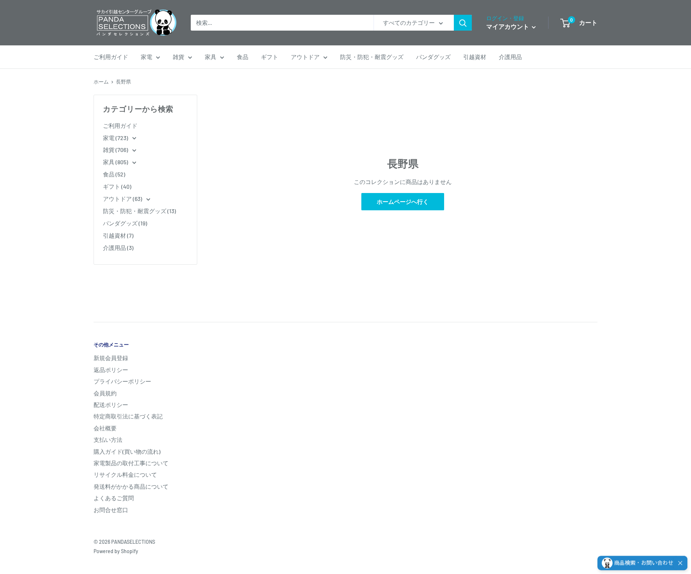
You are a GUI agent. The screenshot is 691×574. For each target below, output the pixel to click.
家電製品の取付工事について (131, 462)
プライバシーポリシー (122, 381)
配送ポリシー (111, 404)
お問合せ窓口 (111, 509)
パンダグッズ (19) (125, 223)
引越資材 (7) (118, 235)
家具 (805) (116, 161)
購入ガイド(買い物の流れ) (127, 451)
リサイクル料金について (125, 474)
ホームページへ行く (403, 201)
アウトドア (305, 56)
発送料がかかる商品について (131, 486)
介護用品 (510, 56)
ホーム (101, 82)
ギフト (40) (117, 186)
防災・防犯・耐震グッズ (371, 56)
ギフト (269, 56)
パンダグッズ (433, 56)
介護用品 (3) (118, 247)
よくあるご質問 (114, 497)
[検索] (463, 23)
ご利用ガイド (111, 56)
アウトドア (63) (123, 198)
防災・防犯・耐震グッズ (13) (139, 210)
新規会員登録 (111, 357)
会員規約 (105, 393)
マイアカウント (508, 26)
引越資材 (474, 56)
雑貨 (178, 56)
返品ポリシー (111, 369)
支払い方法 (108, 439)
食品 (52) (114, 174)
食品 (242, 56)
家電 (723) (116, 137)
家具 (210, 56)
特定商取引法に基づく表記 (128, 416)
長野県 (123, 82)
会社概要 (105, 428)
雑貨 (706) (116, 149)
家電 (146, 56)
